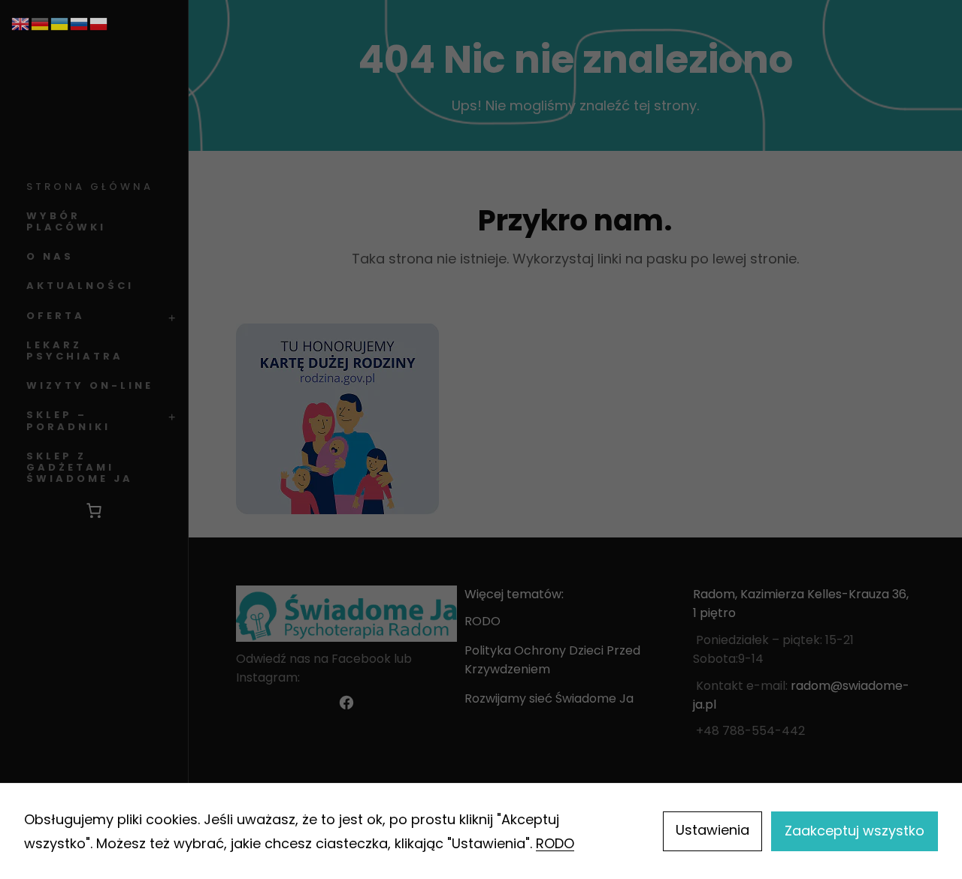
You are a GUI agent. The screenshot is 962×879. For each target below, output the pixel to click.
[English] (21, 23)
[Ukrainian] (60, 23)
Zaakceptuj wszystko (854, 830)
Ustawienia (712, 829)
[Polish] (99, 23)
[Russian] (79, 23)
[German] (40, 23)
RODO (555, 843)
